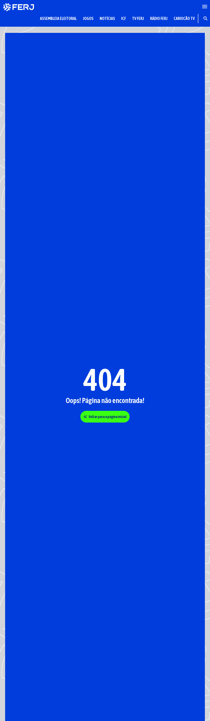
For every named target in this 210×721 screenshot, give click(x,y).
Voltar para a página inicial (108, 417)
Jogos (88, 18)
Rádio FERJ (159, 18)
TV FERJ (138, 18)
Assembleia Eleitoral (58, 18)
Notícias (107, 18)
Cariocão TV (184, 18)
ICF (123, 18)
